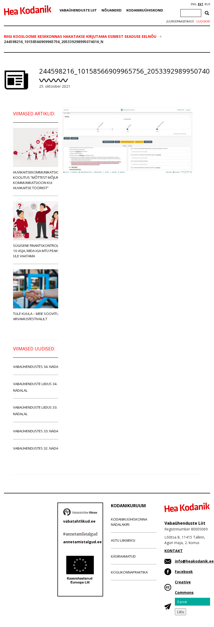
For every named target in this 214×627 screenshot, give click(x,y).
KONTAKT (173, 550)
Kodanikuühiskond (144, 10)
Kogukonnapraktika (129, 572)
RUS (207, 4)
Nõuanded (112, 10)
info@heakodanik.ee (194, 561)
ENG (194, 4)
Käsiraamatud (123, 556)
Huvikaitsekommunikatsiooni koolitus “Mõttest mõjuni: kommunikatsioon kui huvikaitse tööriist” (39, 180)
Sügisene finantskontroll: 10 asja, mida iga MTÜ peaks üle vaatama (37, 250)
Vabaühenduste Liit (78, 10)
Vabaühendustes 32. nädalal (38, 448)
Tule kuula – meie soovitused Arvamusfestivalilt (39, 316)
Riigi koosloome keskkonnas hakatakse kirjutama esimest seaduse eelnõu (80, 36)
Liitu (180, 611)
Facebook (184, 571)
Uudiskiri (203, 21)
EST (200, 4)
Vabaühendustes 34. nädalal (38, 366)
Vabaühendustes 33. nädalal (38, 431)
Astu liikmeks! (123, 540)
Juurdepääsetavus (180, 21)
